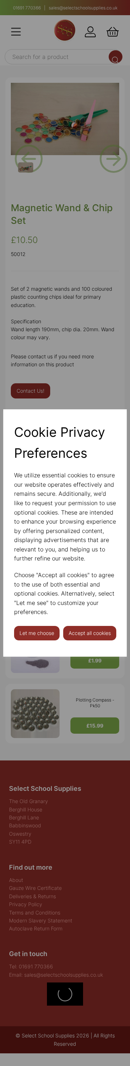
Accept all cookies (90, 633)
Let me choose (37, 633)
